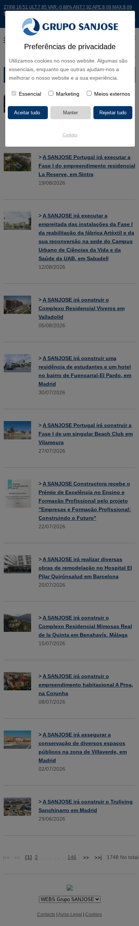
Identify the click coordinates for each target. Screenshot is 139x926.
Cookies (70, 135)
